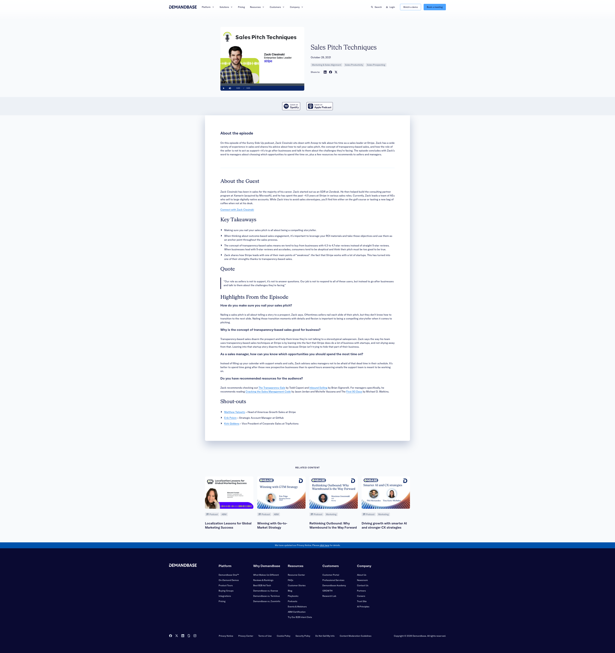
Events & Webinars (297, 606)
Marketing (331, 514)
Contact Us (362, 585)
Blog (290, 590)
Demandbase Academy (334, 585)
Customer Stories (297, 585)
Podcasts (292, 601)
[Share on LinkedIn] (325, 72)
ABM (224, 514)
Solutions (224, 7)
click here (324, 545)
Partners (361, 590)
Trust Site (362, 601)
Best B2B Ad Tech (262, 585)
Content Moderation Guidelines (355, 635)
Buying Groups (226, 590)
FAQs (290, 580)
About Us (361, 574)
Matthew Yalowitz (234, 412)
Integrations (225, 596)
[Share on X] (336, 72)
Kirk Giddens (231, 423)
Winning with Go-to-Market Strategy (272, 525)
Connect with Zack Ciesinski (237, 209)
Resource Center (296, 574)
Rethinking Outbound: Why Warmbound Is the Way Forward (333, 525)
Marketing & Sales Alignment (326, 64)
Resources (255, 7)
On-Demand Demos (229, 580)
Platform (206, 7)
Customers (275, 7)
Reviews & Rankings (263, 580)
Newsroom (362, 580)
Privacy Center (245, 635)
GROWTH (327, 590)
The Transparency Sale (271, 387)
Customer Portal (330, 574)
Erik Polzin (230, 417)
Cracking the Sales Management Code (268, 391)
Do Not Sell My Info (325, 635)
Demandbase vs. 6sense (265, 590)
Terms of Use (265, 635)
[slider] (262, 84)
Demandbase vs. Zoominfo (266, 601)
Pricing (241, 7)
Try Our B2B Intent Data (300, 617)
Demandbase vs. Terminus (266, 596)
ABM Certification (297, 611)
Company (295, 7)
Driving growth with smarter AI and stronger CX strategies (384, 525)
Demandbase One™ (229, 574)
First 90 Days (354, 391)
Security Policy (302, 635)
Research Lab (329, 596)
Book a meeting (435, 7)
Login (392, 7)
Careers (361, 596)
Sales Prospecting (376, 64)
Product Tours (226, 585)
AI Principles (363, 606)
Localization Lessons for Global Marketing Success (228, 525)
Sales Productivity (354, 64)
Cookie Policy (283, 635)
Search (378, 7)
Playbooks (293, 596)
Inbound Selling (318, 387)
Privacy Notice (226, 635)
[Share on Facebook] (330, 72)
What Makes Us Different (266, 574)
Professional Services (333, 580)
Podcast (213, 514)
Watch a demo (410, 7)
